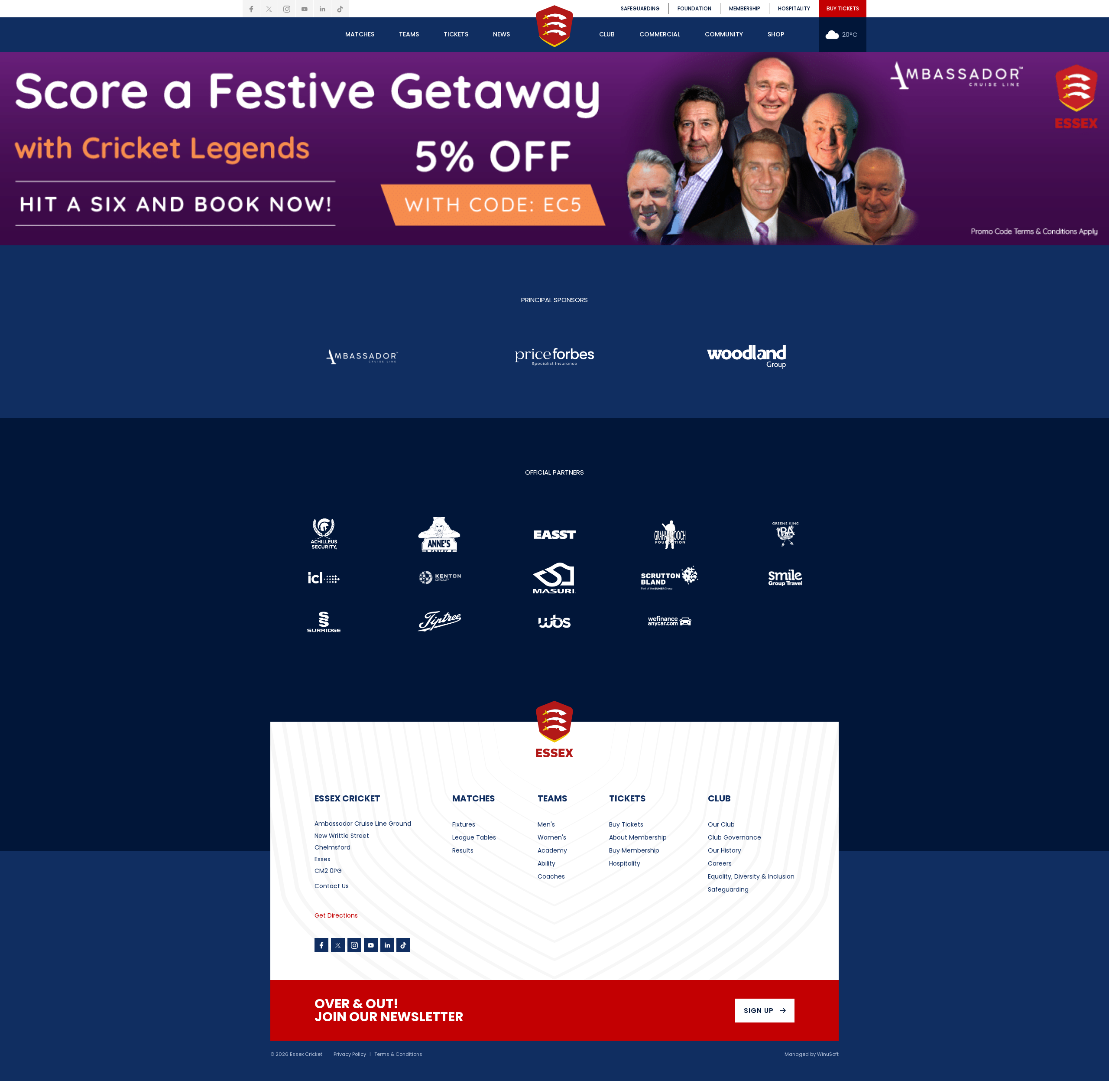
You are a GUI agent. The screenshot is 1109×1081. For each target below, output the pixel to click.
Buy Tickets (626, 824)
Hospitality (624, 863)
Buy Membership (634, 850)
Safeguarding (728, 889)
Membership (744, 8)
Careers (720, 863)
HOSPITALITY (794, 8)
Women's (552, 837)
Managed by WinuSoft (812, 1054)
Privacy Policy (350, 1054)
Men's (546, 824)
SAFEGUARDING (640, 8)
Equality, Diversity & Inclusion (751, 876)
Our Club (721, 824)
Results (462, 850)
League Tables (474, 837)
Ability (546, 863)
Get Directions (336, 915)
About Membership (638, 837)
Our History (724, 850)
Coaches (551, 876)
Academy (552, 850)
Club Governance (734, 837)
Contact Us (332, 886)
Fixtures (463, 824)
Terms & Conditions (398, 1054)
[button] (359, 34)
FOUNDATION (694, 8)
